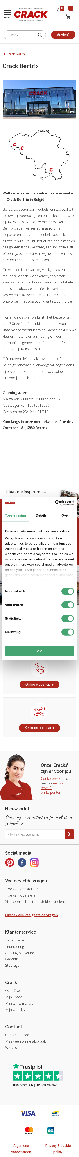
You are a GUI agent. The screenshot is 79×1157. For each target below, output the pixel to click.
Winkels (11, 1047)
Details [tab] (41, 515)
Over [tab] (65, 515)
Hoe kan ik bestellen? (21, 888)
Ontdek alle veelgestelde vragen (31, 915)
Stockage (12, 965)
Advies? (63, 35)
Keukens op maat (38, 728)
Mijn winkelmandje (19, 1003)
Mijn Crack (13, 997)
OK (39, 651)
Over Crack (13, 990)
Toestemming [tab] (15, 515)
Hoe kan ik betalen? (20, 895)
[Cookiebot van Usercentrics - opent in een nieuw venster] (56, 503)
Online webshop (37, 684)
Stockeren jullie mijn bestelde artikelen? (35, 901)
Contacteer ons (53, 778)
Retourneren (15, 940)
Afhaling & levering (19, 952)
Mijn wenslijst (15, 1009)
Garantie (12, 959)
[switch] (67, 604)
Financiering (14, 946)
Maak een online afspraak (25, 1041)
